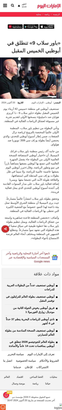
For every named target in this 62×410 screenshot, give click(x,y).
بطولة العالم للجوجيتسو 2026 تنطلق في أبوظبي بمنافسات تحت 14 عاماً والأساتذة (31, 343)
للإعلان (29, 367)
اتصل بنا (7, 360)
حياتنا (47, 383)
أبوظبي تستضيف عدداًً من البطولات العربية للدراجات (30, 287)
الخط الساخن (36, 377)
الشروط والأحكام (49, 360)
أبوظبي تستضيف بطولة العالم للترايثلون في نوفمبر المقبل (30, 298)
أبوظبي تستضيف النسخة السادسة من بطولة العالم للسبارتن (29, 332)
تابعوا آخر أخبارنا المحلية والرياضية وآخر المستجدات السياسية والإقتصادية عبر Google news (28, 257)
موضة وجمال (18, 383)
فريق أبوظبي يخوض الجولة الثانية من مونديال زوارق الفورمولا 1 (33, 309)
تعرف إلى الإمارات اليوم (41, 354)
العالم (7, 377)
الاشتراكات (42, 367)
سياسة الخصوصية (26, 360)
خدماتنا (17, 367)
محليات (53, 377)
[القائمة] (12, 5)
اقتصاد (20, 377)
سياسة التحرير (16, 354)
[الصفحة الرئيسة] (48, 4)
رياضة (36, 383)
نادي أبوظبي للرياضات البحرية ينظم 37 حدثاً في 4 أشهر (30, 321)
